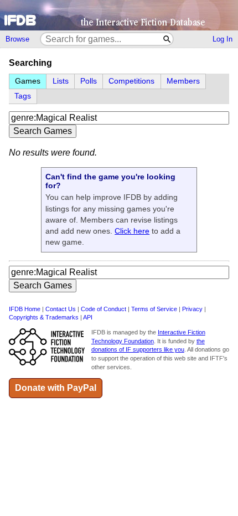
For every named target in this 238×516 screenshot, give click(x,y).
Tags (22, 96)
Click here (132, 230)
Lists (61, 81)
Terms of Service (154, 309)
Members (183, 81)
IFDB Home (24, 309)
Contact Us (60, 309)
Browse (17, 39)
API (87, 317)
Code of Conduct (103, 309)
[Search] (167, 39)
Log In (222, 39)
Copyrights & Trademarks (44, 317)
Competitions (131, 81)
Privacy (192, 309)
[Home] (119, 15)
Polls (88, 81)
